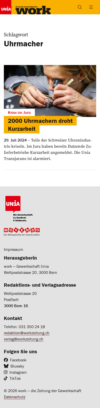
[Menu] (91, 7)
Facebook (18, 359)
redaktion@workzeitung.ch (26, 332)
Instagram (18, 372)
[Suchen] (80, 7)
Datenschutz (14, 396)
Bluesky (17, 366)
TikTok (15, 378)
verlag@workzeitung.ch (23, 338)
